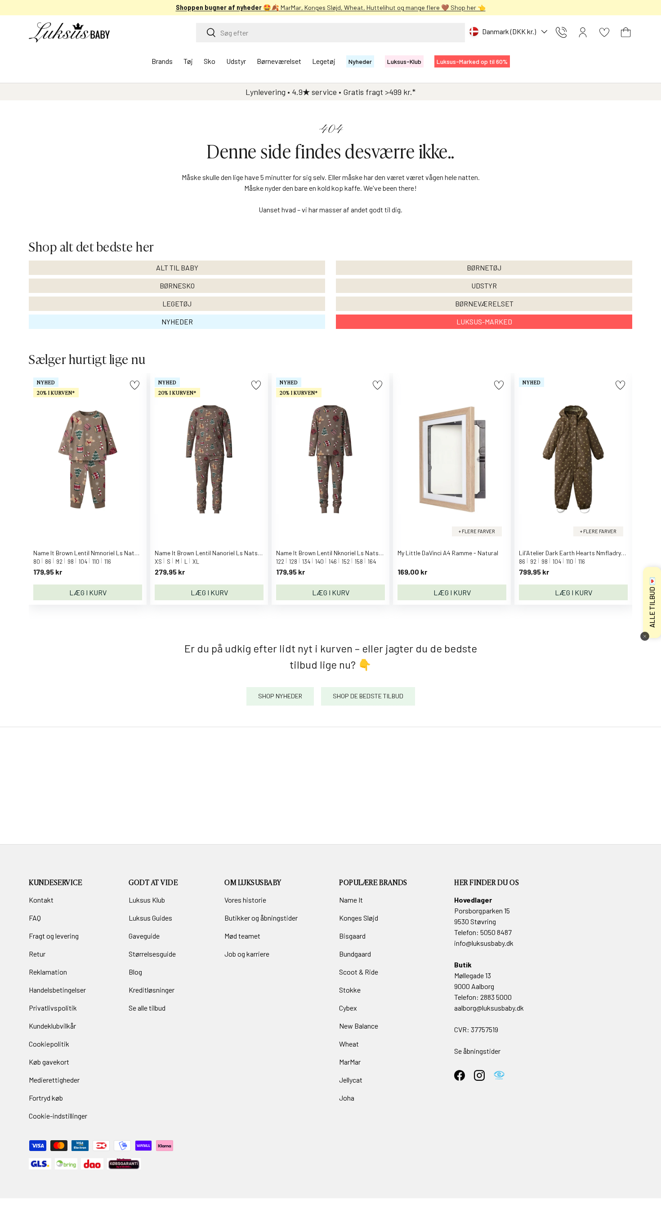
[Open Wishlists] (604, 32)
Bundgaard (355, 953)
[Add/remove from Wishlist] (134, 385)
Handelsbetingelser (57, 989)
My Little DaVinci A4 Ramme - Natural (447, 553)
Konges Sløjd (358, 917)
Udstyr (236, 61)
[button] (626, 32)
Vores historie (245, 899)
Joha (346, 1097)
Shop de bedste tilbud (368, 696)
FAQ (35, 917)
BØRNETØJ (484, 267)
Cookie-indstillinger (58, 1115)
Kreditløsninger (151, 989)
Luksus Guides (150, 917)
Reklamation (48, 971)
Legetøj (323, 61)
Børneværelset (279, 61)
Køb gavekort (49, 1061)
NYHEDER (177, 321)
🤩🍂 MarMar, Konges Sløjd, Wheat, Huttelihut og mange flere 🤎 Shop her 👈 (331, 7)
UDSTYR (484, 285)
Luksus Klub (147, 899)
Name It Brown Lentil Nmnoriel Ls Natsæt (89, 553)
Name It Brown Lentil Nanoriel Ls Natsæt (210, 553)
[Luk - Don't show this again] (644, 636)
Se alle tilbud (147, 1007)
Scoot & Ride (358, 971)
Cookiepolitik (49, 1043)
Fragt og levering (54, 935)
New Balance (358, 1025)
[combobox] (330, 32)
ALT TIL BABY (177, 267)
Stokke (350, 989)
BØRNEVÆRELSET (484, 303)
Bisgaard (352, 935)
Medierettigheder (54, 1079)
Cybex (348, 1007)
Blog (135, 971)
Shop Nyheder (280, 696)
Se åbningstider (477, 1051)
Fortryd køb (46, 1097)
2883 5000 (496, 997)
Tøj (188, 61)
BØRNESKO (177, 285)
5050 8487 (496, 932)
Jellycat (350, 1079)
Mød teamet (242, 935)
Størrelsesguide (152, 953)
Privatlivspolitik (53, 1007)
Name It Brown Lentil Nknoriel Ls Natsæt (331, 553)
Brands (162, 61)
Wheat (349, 1043)
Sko (209, 61)
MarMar (350, 1061)
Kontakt (41, 899)
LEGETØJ (177, 303)
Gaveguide (144, 935)
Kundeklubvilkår (52, 1025)
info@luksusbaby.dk (484, 943)
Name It (351, 899)
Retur (37, 953)
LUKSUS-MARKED (484, 321)
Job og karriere (246, 953)
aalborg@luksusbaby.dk (489, 1007)
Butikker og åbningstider (261, 917)
